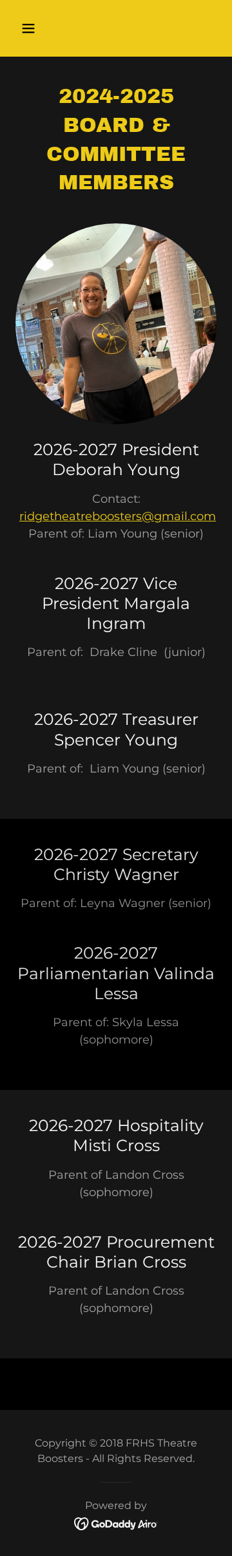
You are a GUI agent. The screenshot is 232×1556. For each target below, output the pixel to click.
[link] (116, 1523)
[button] (38, 28)
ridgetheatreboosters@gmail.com (117, 516)
